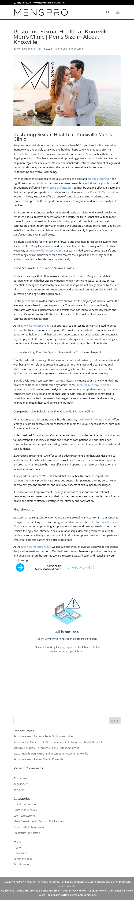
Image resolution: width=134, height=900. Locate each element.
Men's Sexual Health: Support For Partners (38, 821)
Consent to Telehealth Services (19, 890)
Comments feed (22, 858)
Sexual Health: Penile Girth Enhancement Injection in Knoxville (50, 753)
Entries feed (20, 853)
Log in (17, 847)
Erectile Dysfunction (25, 804)
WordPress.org (22, 864)
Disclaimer (115, 890)
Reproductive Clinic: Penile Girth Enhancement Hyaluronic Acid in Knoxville (58, 742)
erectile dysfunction (99, 178)
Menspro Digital (26, 48)
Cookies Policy (97, 890)
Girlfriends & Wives (25, 810)
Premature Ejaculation (26, 832)
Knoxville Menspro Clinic (28, 154)
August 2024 (21, 783)
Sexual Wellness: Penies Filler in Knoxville (38, 759)
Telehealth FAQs (57, 895)
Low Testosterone (24, 815)
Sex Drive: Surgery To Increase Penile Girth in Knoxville (46, 747)
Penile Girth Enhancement (70, 48)
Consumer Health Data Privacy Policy (63, 890)
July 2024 (19, 789)
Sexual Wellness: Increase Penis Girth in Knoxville (43, 736)
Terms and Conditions (83, 895)
